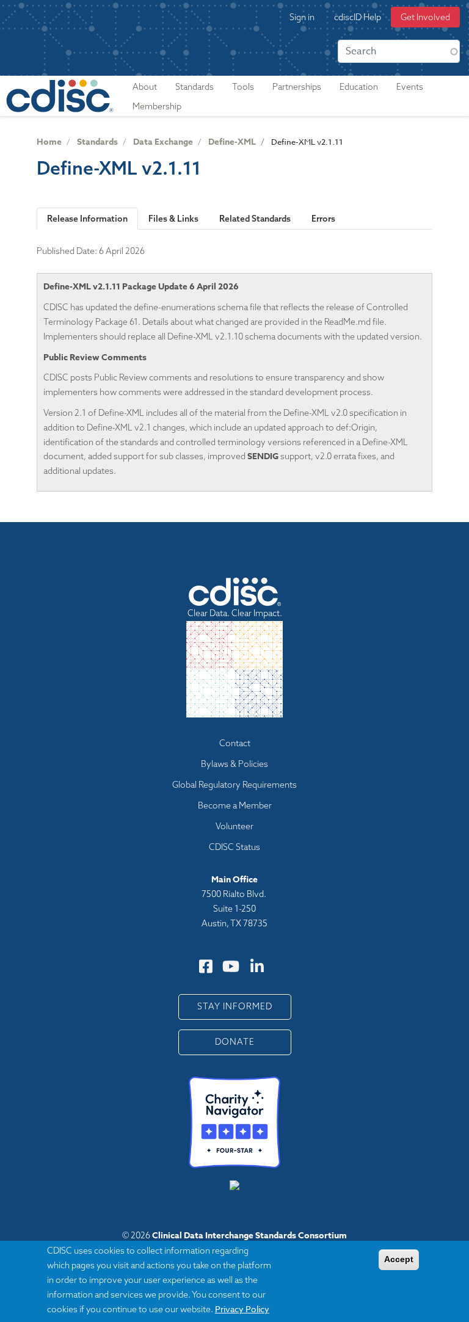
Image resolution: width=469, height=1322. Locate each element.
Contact (234, 743)
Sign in (301, 17)
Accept (398, 1259)
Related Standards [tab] (255, 218)
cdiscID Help (357, 17)
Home (49, 142)
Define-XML (232, 142)
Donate (235, 1041)
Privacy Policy (242, 1309)
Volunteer (234, 826)
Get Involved (425, 17)
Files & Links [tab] (173, 218)
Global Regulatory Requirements (234, 784)
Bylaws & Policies (234, 763)
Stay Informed (234, 1006)
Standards (97, 142)
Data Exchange (163, 142)
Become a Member (235, 805)
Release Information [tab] (87, 218)
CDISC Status (234, 846)
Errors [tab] (323, 218)
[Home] (60, 96)
